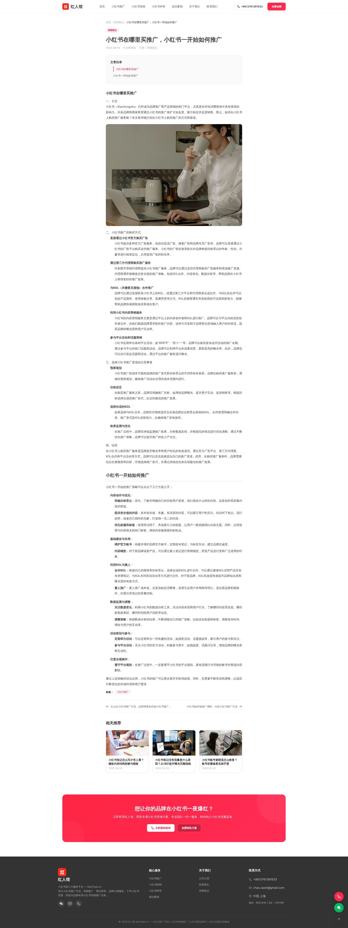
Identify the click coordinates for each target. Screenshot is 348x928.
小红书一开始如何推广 (125, 75)
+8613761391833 (252, 6)
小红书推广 (118, 6)
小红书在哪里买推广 (127, 69)
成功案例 (177, 6)
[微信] (61, 903)
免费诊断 (277, 6)
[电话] (78, 903)
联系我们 (212, 6)
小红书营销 (138, 6)
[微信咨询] (339, 907)
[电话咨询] (339, 896)
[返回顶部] (339, 919)
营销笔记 (119, 22)
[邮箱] (70, 903)
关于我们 (194, 6)
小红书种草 (158, 6)
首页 (102, 6)
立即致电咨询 (163, 827)
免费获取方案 (189, 827)
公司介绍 (204, 878)
